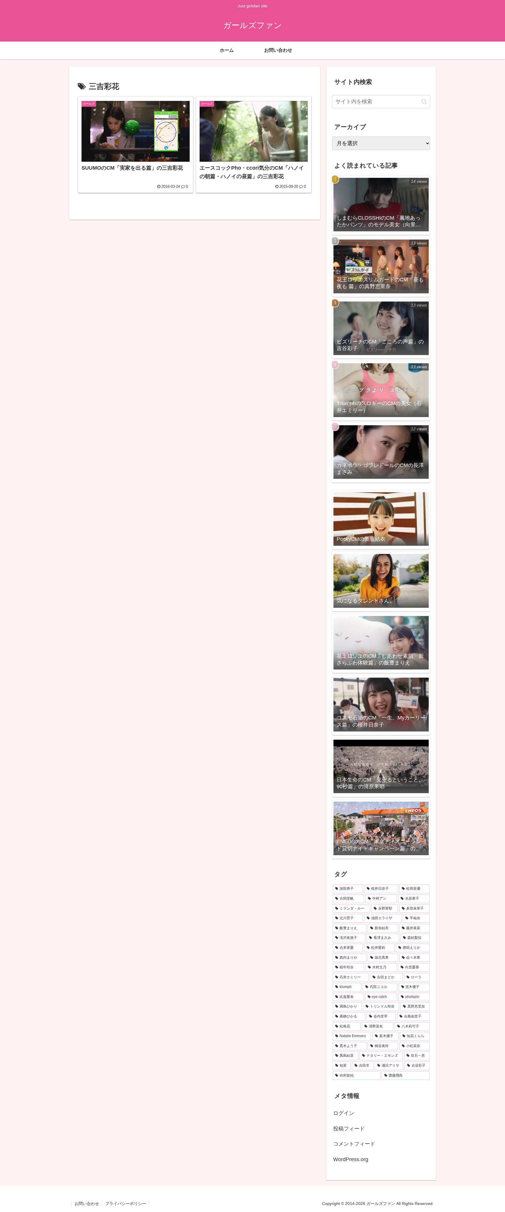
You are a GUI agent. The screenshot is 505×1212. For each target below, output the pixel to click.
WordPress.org (350, 1159)
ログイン (343, 1113)
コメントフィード (354, 1144)
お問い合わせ (87, 1203)
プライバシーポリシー (125, 1203)
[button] (424, 101)
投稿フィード (349, 1129)
